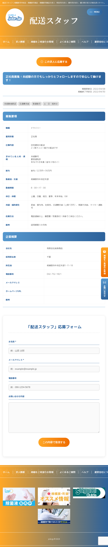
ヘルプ (85, 41)
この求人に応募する (56, 61)
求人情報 (20, 41)
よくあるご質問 (67, 41)
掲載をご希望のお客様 (42, 41)
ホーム (6, 41)
